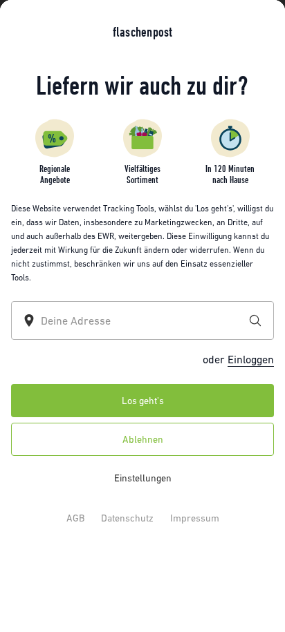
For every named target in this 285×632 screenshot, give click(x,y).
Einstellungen (143, 477)
